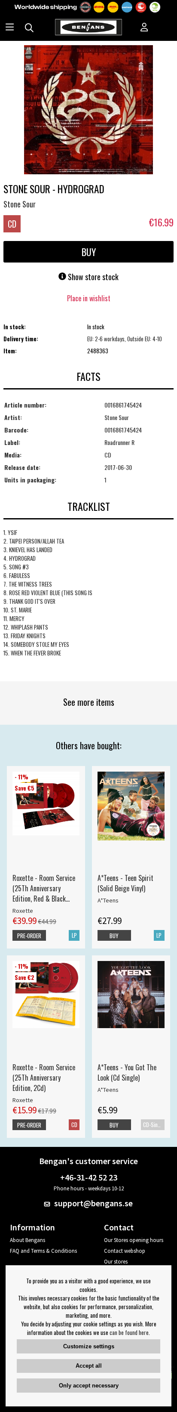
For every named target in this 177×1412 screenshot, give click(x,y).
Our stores (116, 1261)
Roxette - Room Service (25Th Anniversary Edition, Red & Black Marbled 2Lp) (43, 888)
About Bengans (27, 1240)
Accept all (89, 1366)
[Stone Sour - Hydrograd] (88, 110)
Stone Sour (19, 204)
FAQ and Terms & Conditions (43, 1250)
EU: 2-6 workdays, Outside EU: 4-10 (124, 338)
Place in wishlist (88, 298)
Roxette (22, 911)
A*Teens (108, 900)
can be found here (129, 1332)
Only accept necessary (89, 1385)
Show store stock (92, 276)
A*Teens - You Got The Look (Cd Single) (127, 1072)
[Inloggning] (144, 28)
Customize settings (88, 1346)
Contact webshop (124, 1250)
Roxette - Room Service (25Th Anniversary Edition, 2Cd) (43, 1077)
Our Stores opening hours (133, 1240)
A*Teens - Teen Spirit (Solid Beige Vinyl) (125, 883)
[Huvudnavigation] (10, 28)
